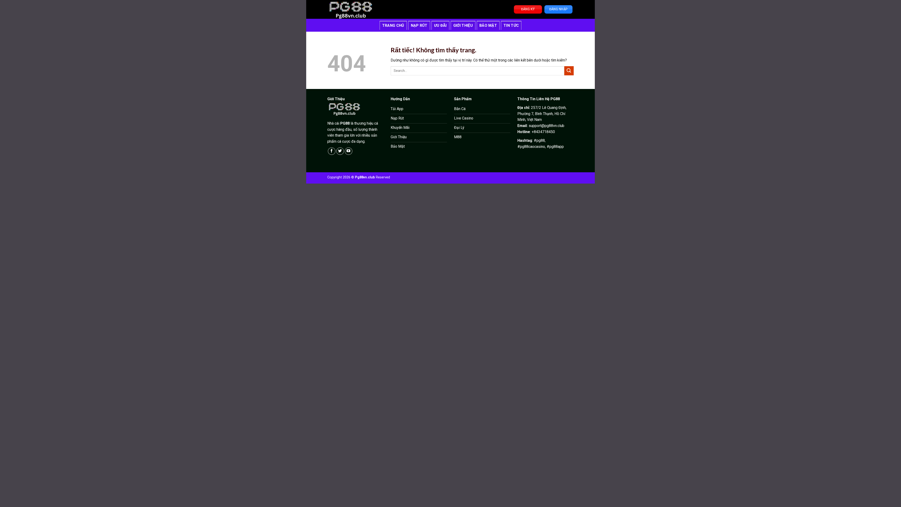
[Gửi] (569, 70)
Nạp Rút (419, 25)
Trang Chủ (393, 25)
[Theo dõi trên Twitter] (340, 151)
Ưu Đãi (440, 25)
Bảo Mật (488, 25)
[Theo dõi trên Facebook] (332, 151)
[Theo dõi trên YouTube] (348, 151)
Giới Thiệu (463, 25)
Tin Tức (511, 25)
